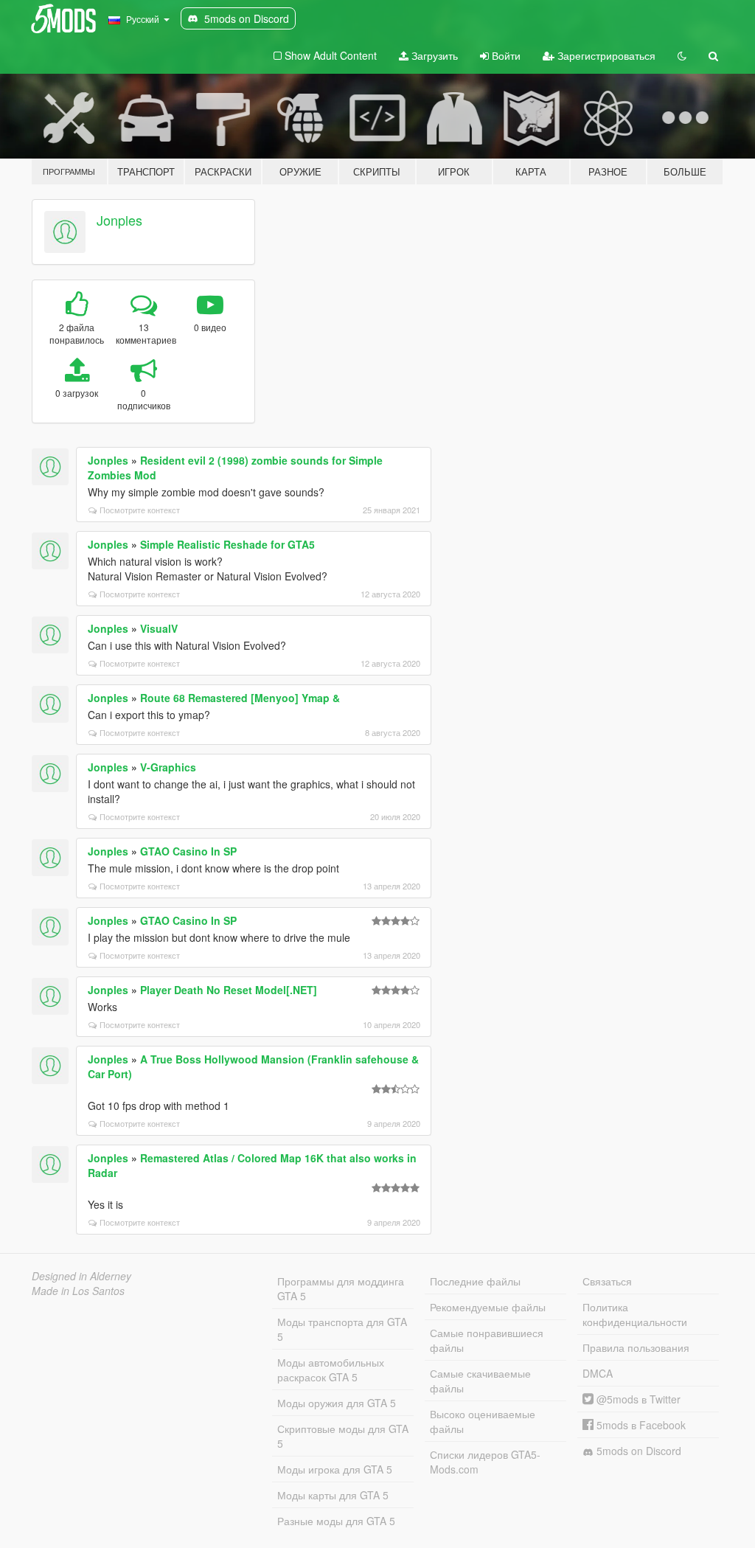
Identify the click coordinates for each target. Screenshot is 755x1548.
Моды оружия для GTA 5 (336, 1402)
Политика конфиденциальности (634, 1314)
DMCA (597, 1373)
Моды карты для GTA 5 (333, 1495)
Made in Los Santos (78, 1290)
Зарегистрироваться (604, 55)
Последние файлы (475, 1281)
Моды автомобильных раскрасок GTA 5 (330, 1369)
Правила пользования (635, 1347)
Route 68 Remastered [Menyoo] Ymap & (240, 697)
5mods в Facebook (640, 1424)
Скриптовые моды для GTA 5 (342, 1436)
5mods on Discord (637, 1450)
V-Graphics (168, 767)
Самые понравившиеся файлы (486, 1340)
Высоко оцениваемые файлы (482, 1421)
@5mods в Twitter (637, 1399)
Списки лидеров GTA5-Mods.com (485, 1461)
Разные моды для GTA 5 (336, 1520)
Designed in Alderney (81, 1275)
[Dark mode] (682, 55)
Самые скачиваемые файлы (480, 1380)
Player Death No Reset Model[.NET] (228, 989)
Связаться (607, 1281)
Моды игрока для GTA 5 (334, 1469)
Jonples (119, 219)
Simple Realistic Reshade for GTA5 (227, 544)
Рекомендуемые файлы (488, 1306)
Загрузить (433, 55)
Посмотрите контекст (140, 510)
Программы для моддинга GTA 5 (340, 1288)
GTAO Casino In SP (188, 851)
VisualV (159, 628)
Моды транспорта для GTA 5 (342, 1329)
